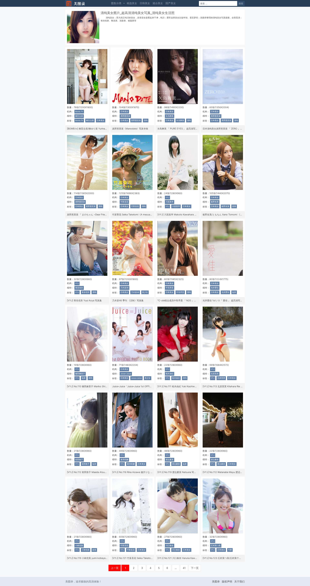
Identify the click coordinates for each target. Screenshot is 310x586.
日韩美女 (145, 3)
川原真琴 (169, 202)
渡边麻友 (215, 459)
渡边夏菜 (169, 459)
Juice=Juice (125, 374)
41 (184, 568)
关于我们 (239, 581)
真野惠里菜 (125, 116)
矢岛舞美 (169, 116)
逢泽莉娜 (124, 459)
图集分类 (116, 3)
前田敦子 (79, 459)
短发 (234, 292)
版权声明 (227, 581)
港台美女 (158, 3)
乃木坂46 (124, 288)
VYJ (167, 197)
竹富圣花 (124, 202)
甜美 (234, 206)
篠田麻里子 (80, 374)
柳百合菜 (79, 116)
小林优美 (79, 545)
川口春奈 (169, 545)
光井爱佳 (215, 288)
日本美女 (100, 120)
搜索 (241, 3)
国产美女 (170, 3)
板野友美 (215, 202)
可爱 (230, 550)
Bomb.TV (79, 111)
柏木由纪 (169, 374)
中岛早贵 (169, 288)
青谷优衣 (79, 288)
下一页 (195, 568)
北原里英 (215, 374)
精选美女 (132, 3)
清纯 (146, 120)
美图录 (216, 581)
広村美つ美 (216, 545)
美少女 (145, 292)
